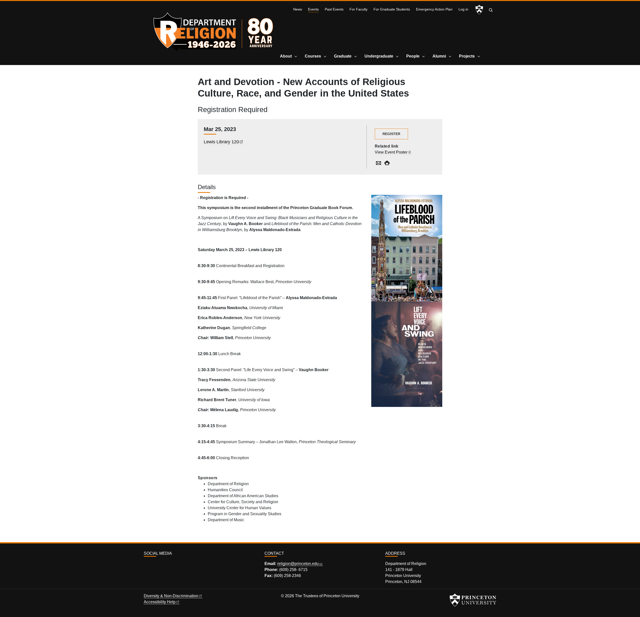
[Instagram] (146, 564)
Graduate (343, 56)
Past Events (334, 9)
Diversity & (171, 596)
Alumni (439, 56)
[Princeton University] (479, 10)
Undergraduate (378, 56)
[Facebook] (151, 564)
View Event (391, 152)
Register (391, 134)
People (413, 56)
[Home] (214, 30)
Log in (463, 9)
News (297, 9)
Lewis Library (221, 141)
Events (313, 9)
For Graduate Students (392, 9)
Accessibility (160, 602)
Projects (467, 56)
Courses (313, 56)
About (286, 56)
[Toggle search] (490, 10)
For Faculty (359, 9)
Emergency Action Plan (434, 9)
